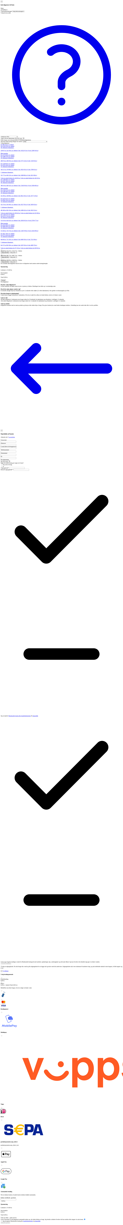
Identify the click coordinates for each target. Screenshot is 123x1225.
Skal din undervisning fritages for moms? (11, 141)
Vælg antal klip (5, 252)
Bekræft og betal (5, 1222)
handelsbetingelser (28, 1221)
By (1, 456)
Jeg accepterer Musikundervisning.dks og (21, 1221)
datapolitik (35, 716)
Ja (3, 466)
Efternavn (3, 443)
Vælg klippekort (5, 143)
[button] (6, 963)
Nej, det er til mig (7, 464)
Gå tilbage (5, 971)
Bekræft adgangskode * (7, 469)
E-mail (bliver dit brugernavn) (8, 446)
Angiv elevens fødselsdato (8, 138)
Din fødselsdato (5, 459)
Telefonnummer (5, 450)
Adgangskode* (5, 468)
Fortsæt (3, 280)
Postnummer (4, 453)
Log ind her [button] (12, 437)
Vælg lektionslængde (6, 11)
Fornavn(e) (4, 440)
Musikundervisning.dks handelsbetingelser (19, 716)
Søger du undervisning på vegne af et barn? (12, 463)
